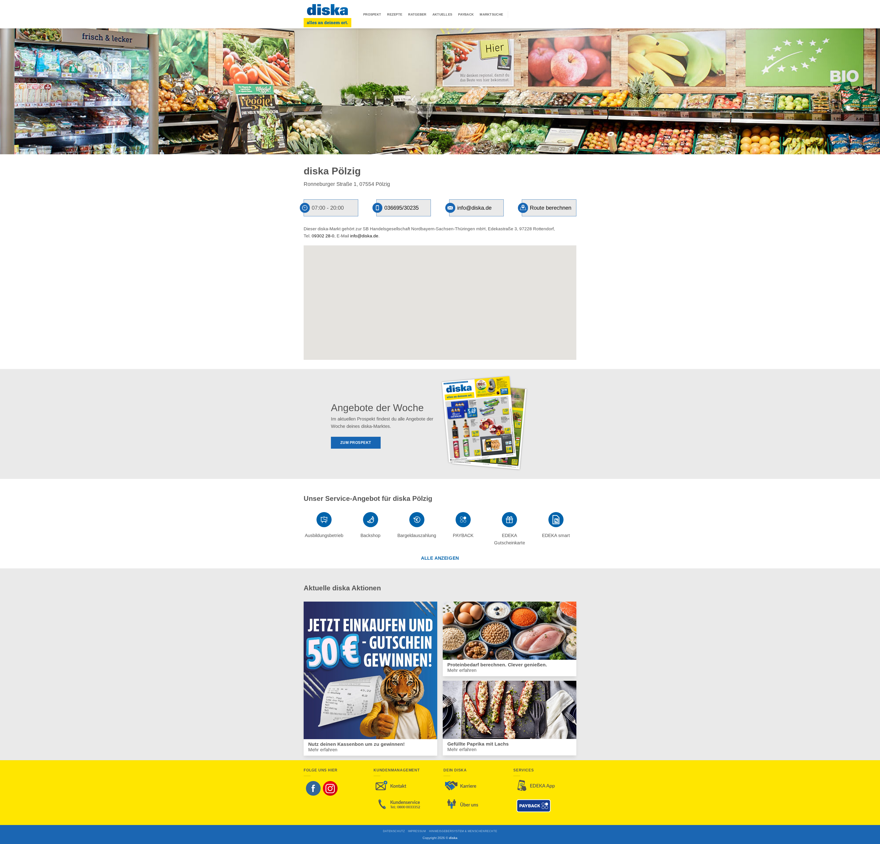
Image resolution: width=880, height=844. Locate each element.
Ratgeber (417, 14)
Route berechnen (550, 208)
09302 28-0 (323, 235)
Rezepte (394, 14)
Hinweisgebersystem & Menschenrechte (463, 831)
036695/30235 (401, 208)
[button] (440, 299)
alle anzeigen (440, 558)
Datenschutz (394, 831)
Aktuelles (442, 14)
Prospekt (372, 14)
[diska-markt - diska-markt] (330, 14)
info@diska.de (474, 208)
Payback (466, 14)
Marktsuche (491, 14)
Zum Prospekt (355, 443)
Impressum (417, 831)
